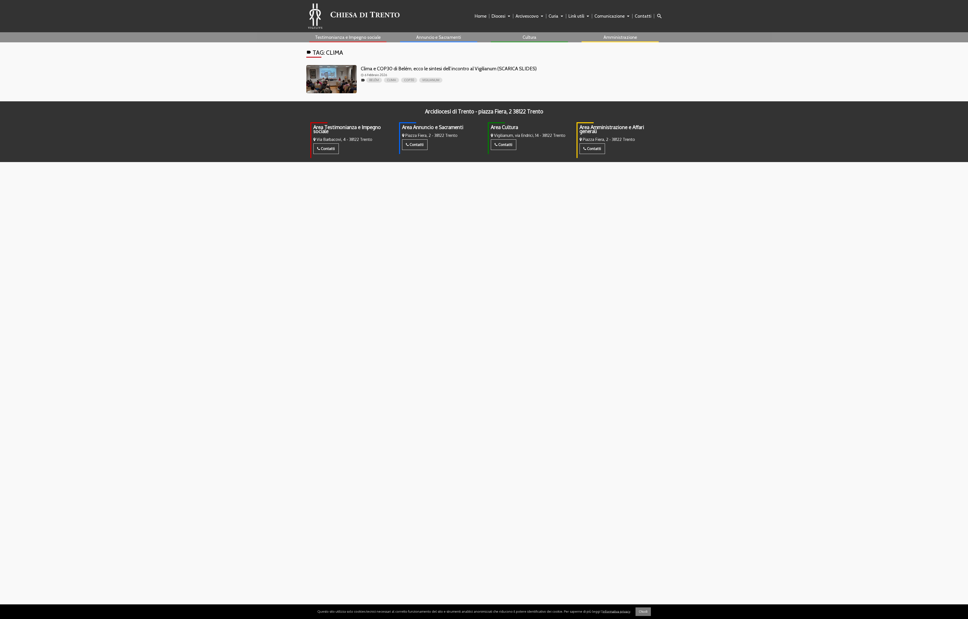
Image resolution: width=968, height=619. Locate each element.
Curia (553, 16)
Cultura (529, 37)
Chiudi (643, 611)
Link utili (576, 16)
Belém (374, 80)
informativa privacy (616, 611)
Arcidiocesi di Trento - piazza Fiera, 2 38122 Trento (484, 111)
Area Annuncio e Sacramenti (432, 127)
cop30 (409, 80)
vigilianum (430, 80)
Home (481, 16)
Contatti (643, 16)
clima (391, 80)
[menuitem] (482, 16)
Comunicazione (609, 16)
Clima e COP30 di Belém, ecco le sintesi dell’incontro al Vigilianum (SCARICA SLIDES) (449, 69)
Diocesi (498, 16)
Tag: (324, 52)
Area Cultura (504, 127)
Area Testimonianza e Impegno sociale (347, 129)
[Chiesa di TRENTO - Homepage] (354, 16)
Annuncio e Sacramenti (438, 37)
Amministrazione (620, 37)
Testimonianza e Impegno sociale (348, 37)
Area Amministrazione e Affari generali (612, 129)
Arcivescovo (527, 16)
